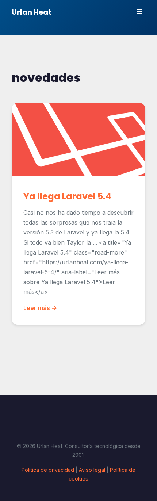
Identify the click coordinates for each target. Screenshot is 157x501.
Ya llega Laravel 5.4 (67, 196)
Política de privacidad (48, 470)
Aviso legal (92, 470)
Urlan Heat (31, 12)
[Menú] (139, 12)
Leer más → (40, 307)
